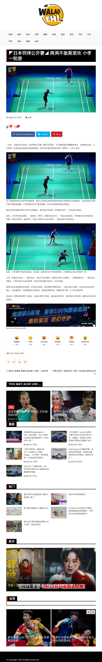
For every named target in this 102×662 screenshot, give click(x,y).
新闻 (10, 34)
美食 (54, 34)
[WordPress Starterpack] (51, 315)
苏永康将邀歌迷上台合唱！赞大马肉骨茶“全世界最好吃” (42, 585)
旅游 (63, 34)
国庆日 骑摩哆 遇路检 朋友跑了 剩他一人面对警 (28, 371)
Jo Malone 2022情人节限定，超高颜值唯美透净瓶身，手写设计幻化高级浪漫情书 (81, 511)
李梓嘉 (18, 148)
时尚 (10, 41)
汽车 (89, 34)
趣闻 (45, 34)
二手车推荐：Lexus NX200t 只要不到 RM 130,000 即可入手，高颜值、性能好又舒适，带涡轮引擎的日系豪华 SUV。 (81, 436)
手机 (80, 34)
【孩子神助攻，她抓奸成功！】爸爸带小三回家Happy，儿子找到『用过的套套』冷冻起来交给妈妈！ (36, 453)
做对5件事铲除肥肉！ (78, 494)
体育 (37, 34)
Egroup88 (22, 328)
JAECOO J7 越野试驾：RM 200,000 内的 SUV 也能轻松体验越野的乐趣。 (36, 469)
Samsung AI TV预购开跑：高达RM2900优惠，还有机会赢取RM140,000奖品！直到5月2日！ (81, 453)
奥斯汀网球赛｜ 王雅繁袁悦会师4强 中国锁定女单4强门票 (72, 413)
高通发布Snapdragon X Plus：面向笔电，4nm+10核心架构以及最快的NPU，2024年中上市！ (36, 436)
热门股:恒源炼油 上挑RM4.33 (36, 508)
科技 (71, 34)
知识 (37, 41)
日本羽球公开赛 (35, 144)
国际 (19, 34)
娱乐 (28, 34)
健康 (28, 41)
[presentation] (88, 612)
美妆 (19, 41)
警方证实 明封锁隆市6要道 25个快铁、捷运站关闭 (36, 523)
